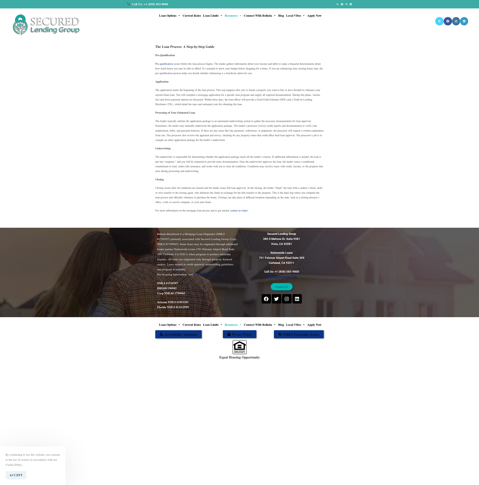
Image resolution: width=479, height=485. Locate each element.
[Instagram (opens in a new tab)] (346, 4)
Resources (231, 15)
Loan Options (167, 15)
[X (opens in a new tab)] (337, 4)
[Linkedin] (297, 298)
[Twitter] (276, 298)
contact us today (238, 210)
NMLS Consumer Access (208, 274)
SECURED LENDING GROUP (252, 361)
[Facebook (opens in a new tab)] (342, 4)
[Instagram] (287, 298)
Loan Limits (211, 15)
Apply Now (314, 15)
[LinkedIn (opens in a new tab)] (350, 4)
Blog (281, 15)
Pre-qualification (164, 63)
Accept (16, 475)
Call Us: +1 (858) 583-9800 (150, 4)
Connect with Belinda (258, 15)
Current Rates (192, 15)
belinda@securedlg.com (282, 276)
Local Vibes (293, 15)
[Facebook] (266, 298)
